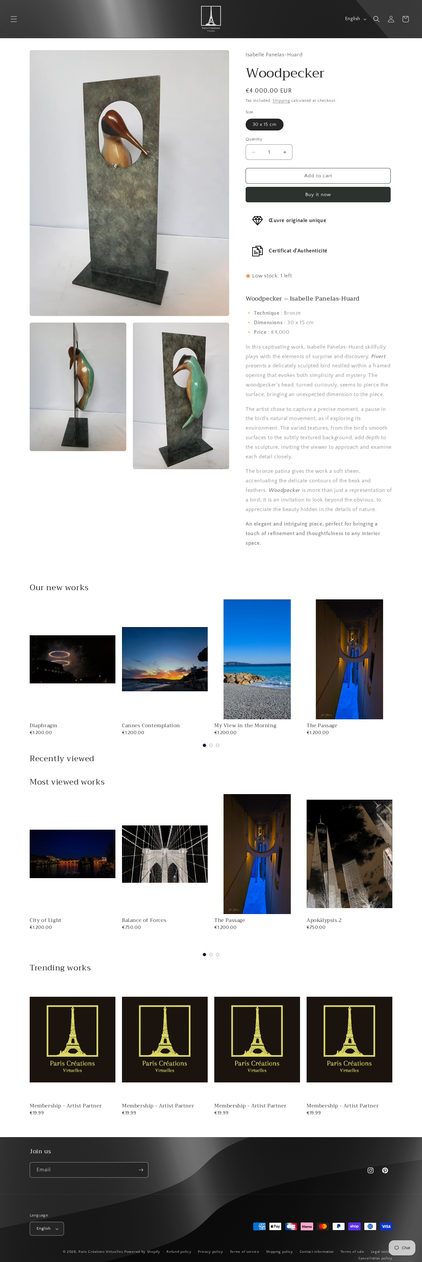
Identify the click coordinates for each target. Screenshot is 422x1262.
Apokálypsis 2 (324, 920)
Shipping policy (279, 1252)
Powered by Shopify (142, 1252)
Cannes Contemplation (151, 725)
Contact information (317, 1252)
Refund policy (178, 1252)
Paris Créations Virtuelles (100, 1252)
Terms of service (244, 1252)
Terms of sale (352, 1252)
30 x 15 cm (265, 124)
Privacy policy (210, 1252)
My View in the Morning (245, 725)
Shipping (281, 101)
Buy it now (318, 194)
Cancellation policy (375, 1258)
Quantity (254, 139)
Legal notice (381, 1252)
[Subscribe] (141, 1170)
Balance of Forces (144, 920)
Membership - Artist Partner (66, 1106)
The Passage (322, 725)
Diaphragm (43, 725)
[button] (14, 19)
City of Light (46, 920)
